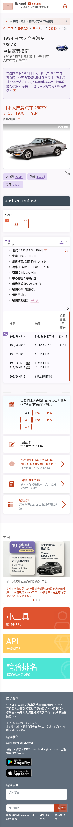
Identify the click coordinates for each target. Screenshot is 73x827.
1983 (37, 412)
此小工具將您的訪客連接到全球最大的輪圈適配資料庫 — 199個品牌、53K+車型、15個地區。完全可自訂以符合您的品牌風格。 (36, 592)
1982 (49, 412)
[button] (36, 21)
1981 (26, 419)
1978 (26, 426)
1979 (49, 419)
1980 (37, 419)
